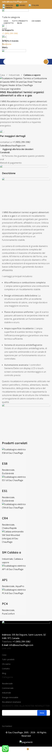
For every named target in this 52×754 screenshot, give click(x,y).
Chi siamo (6, 664)
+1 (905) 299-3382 (21, 142)
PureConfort (8, 613)
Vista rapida (5, 458)
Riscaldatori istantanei (11, 702)
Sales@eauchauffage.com (12, 145)
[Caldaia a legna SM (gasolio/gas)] (14, 536)
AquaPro (19, 586)
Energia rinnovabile (10, 697)
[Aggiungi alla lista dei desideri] (12, 458)
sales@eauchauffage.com (14, 1)
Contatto (6, 668)
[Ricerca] (46, 61)
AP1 (4, 580)
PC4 (5, 604)
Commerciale (7, 688)
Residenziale (8, 469)
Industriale (14, 75)
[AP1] (14, 567)
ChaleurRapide (9, 528)
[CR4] (14, 505)
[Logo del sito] (15, 12)
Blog (4, 673)
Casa (2, 75)
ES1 (4, 491)
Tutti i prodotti (8, 659)
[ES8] (14, 451)
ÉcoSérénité (8, 473)
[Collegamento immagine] (26, 191)
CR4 (5, 518)
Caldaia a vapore (32, 75)
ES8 (4, 463)
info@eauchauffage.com (21, 645)
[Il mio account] (3, 56)
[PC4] (14, 591)
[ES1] (14, 478)
